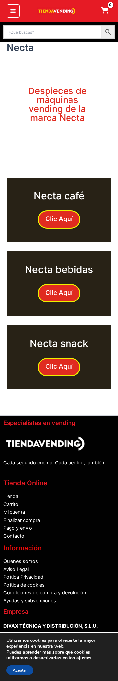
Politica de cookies (24, 585)
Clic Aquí (59, 219)
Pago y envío (17, 528)
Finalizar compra (21, 520)
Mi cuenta (14, 512)
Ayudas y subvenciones (29, 601)
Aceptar (20, 670)
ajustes (83, 658)
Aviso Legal (16, 569)
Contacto (13, 536)
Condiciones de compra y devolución (44, 593)
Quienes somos (20, 561)
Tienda (10, 496)
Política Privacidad (23, 577)
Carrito (10, 504)
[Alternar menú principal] (13, 10)
